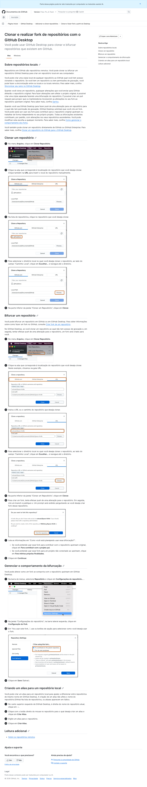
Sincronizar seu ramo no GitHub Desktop (22, 86)
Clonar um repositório (19, 137)
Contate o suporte (60, 763)
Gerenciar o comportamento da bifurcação (33, 565)
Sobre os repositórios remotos (21, 737)
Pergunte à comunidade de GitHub (66, 760)
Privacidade (33, 778)
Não (20, 760)
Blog (75, 778)
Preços (49, 778)
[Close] (140, 3)
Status (42, 778)
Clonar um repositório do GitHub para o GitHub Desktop (46, 130)
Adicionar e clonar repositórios (46, 24)
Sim (10, 760)
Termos (24, 778)
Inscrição (14, 17)
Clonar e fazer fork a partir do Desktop (75, 24)
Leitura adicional (16, 731)
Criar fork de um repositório (58, 324)
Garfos (55, 102)
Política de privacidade (12, 764)
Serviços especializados (62, 778)
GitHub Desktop (27, 24)
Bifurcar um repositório (20, 315)
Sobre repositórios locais (21, 64)
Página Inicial (13, 24)
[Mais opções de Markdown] (120, 36)
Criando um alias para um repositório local (33, 688)
